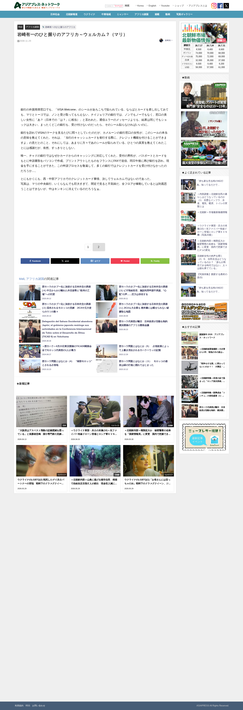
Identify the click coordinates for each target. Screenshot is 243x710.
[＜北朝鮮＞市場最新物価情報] (188, 216)
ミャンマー (122, 14)
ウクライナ (89, 14)
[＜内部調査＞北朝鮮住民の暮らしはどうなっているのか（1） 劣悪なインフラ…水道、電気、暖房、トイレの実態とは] (188, 197)
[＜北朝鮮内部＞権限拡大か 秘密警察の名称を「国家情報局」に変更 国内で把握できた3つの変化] (188, 244)
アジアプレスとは (197, 5)
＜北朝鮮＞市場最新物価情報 (212, 212)
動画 (167, 14)
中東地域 (106, 14)
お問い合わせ (38, 706)
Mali (20, 27)
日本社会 (55, 14)
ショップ (179, 5)
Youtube (165, 5)
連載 (157, 14)
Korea (140, 5)
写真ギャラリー (184, 14)
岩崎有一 (169, 40)
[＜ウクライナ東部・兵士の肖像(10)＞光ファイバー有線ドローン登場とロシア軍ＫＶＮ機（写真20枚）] (188, 229)
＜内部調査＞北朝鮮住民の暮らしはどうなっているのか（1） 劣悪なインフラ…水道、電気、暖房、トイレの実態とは (212, 200)
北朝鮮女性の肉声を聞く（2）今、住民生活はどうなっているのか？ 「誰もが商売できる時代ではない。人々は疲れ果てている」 (212, 262)
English (152, 5)
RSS (28, 706)
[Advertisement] (95, 78)
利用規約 (19, 706)
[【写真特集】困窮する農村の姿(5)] (188, 278)
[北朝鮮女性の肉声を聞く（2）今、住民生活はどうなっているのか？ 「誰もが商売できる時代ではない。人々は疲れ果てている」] (188, 259)
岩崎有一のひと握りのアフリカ (60, 27)
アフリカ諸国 (141, 14)
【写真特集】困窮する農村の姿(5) (212, 276)
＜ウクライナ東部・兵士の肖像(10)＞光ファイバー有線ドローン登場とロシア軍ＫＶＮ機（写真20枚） (212, 230)
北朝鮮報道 (72, 14)
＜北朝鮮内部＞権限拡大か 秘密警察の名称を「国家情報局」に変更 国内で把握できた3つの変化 (212, 245)
